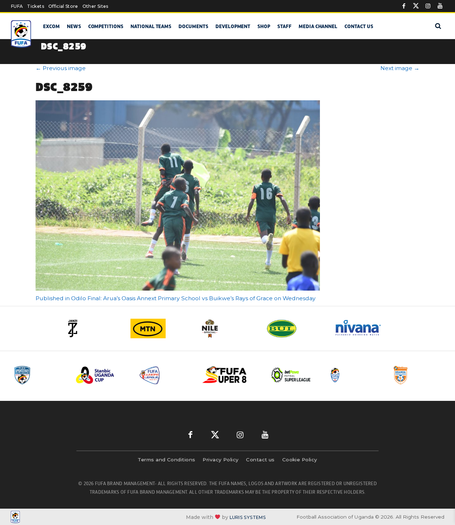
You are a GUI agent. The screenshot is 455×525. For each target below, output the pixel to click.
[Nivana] (362, 328)
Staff (284, 26)
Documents (193, 26)
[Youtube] (440, 6)
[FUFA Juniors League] (165, 375)
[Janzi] (92, 328)
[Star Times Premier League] (418, 375)
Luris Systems (248, 517)
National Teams (150, 26)
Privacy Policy (221, 459)
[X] (416, 6)
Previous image (61, 68)
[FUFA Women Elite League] (38, 375)
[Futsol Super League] (291, 375)
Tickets (35, 6)
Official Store (63, 6)
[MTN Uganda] (159, 328)
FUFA (17, 6)
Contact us (358, 26)
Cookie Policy (299, 459)
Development (232, 26)
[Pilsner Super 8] (228, 375)
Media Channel (318, 26)
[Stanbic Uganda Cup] (102, 375)
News (74, 26)
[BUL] (295, 328)
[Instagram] (428, 6)
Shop (263, 26)
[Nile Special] (227, 328)
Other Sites (95, 6)
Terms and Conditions (166, 459)
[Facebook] (404, 6)
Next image (399, 68)
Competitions (105, 26)
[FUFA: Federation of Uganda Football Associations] (21, 34)
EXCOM (51, 26)
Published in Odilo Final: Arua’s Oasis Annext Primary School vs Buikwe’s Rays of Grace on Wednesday (176, 298)
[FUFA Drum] (355, 375)
